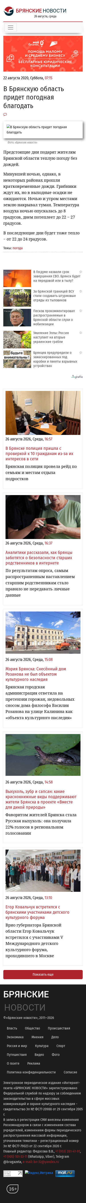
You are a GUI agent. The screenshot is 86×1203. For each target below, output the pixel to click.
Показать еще (43, 974)
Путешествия (17, 1055)
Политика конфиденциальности (31, 1072)
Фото (56, 1055)
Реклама (33, 1063)
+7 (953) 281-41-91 (67, 1151)
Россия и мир (17, 1046)
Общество (32, 1028)
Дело (55, 1037)
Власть (12, 1028)
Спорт (60, 1046)
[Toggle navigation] (10, 27)
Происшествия (59, 1028)
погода (18, 248)
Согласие (70, 1072)
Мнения (37, 1037)
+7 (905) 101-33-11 (15, 1156)
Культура (42, 1046)
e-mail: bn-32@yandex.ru (41, 1162)
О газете (13, 1063)
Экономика (15, 1037)
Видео (39, 1055)
